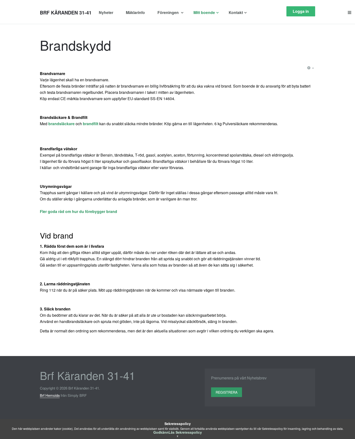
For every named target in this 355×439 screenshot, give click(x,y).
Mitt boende (204, 12)
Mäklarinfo (135, 12)
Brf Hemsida (50, 395)
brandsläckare (62, 123)
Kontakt (236, 12)
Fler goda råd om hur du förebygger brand (78, 211)
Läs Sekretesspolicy (185, 432)
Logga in (301, 11)
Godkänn (161, 432)
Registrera (226, 392)
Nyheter (106, 12)
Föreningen (168, 12)
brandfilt (91, 123)
